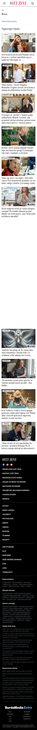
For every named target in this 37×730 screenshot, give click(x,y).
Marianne (6, 555)
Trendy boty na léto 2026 (24, 599)
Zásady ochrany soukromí (14, 482)
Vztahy (5, 506)
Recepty (6, 540)
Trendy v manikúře (7, 593)
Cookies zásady (9, 495)
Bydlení (5, 531)
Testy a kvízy (27, 582)
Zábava (5, 527)
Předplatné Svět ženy (12, 469)
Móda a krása (8, 510)
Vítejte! (22, 586)
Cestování (15, 584)
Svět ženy (10, 714)
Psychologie (8, 519)
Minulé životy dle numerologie (22, 593)
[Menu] (4, 3)
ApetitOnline (8, 547)
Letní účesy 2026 (11, 599)
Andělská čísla (7, 584)
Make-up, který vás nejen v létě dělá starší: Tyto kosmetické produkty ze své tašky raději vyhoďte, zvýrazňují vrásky (15, 646)
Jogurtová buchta (7, 616)
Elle (4, 551)
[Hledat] (33, 3)
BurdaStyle (27, 716)
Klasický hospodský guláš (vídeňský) (19, 614)
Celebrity (6, 514)
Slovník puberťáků (17, 582)
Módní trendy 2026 (14, 586)
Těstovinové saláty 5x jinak (9, 606)
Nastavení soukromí (11, 486)
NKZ (10, 716)
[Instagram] (7, 464)
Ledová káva (20, 620)
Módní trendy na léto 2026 (17, 597)
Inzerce (5, 499)
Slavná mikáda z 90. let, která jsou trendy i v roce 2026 (17, 671)
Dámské (26, 714)
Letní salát (11, 618)
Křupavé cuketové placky (15, 608)
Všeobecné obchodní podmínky (16, 490)
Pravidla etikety (6, 582)
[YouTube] (11, 464)
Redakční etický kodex (12, 478)
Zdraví (5, 523)
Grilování (28, 586)
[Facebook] (3, 464)
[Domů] (18, 3)
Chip (4, 564)
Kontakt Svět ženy (10, 473)
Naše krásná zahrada (12, 560)
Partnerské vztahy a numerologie (12, 595)
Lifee (4, 568)
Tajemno (6, 536)
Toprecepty (7, 572)
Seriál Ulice (25, 595)
